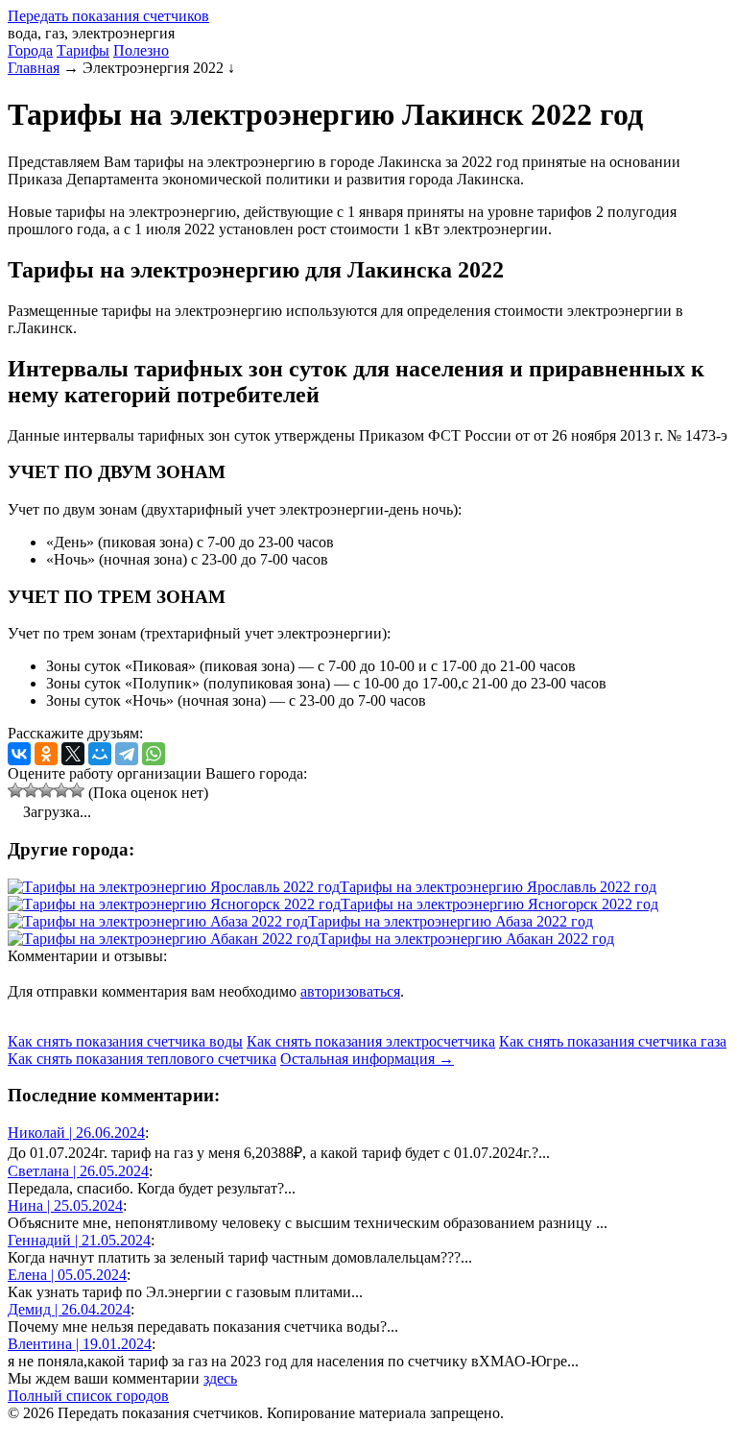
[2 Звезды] (30, 790)
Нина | (65, 1205)
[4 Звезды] (61, 790)
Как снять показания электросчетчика (371, 1041)
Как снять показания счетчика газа (612, 1041)
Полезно (141, 50)
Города (30, 50)
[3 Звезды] (46, 790)
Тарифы (83, 50)
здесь (220, 1378)
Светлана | (78, 1171)
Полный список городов (88, 1395)
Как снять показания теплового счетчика (142, 1058)
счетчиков (108, 16)
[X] (72, 753)
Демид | (69, 1309)
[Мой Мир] (99, 753)
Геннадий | (79, 1240)
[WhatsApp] (153, 753)
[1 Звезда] (15, 790)
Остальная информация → (367, 1058)
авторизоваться (350, 991)
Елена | (67, 1274)
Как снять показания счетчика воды (125, 1041)
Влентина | (80, 1344)
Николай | (76, 1132)
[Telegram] (126, 753)
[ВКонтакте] (19, 753)
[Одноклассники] (46, 753)
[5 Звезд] (76, 790)
